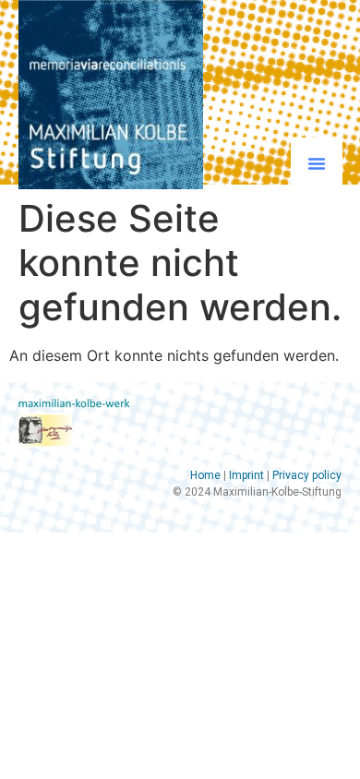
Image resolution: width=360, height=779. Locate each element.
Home (205, 475)
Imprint (246, 475)
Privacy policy (307, 475)
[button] (316, 163)
